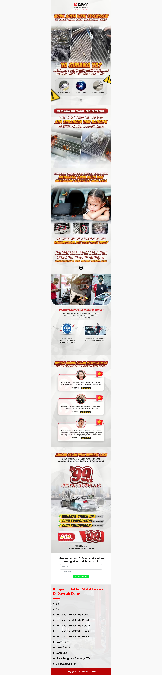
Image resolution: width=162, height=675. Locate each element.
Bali (58, 603)
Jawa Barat (62, 641)
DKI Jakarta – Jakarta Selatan (73, 625)
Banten (60, 609)
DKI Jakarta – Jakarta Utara (72, 636)
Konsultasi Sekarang (81, 576)
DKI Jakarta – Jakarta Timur (72, 630)
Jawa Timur (63, 647)
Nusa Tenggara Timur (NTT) (73, 658)
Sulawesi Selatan (66, 663)
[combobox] (62, 571)
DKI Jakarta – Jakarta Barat (72, 614)
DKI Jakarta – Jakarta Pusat (72, 620)
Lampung (61, 652)
